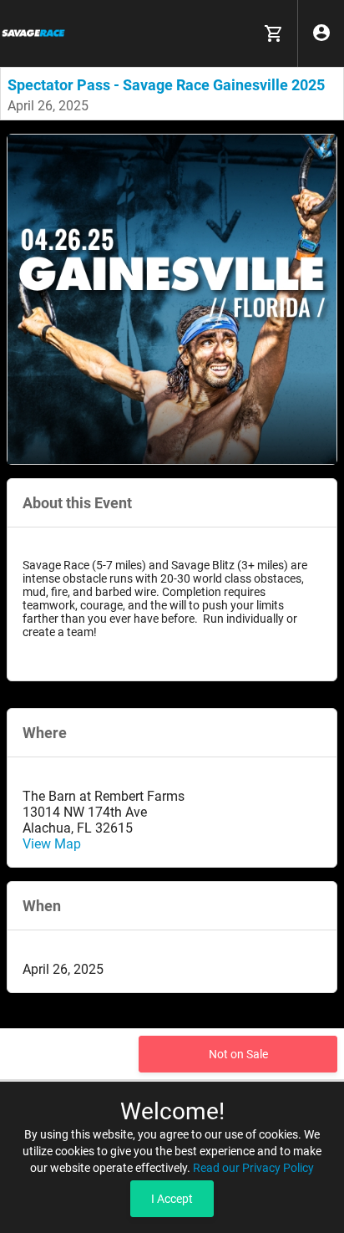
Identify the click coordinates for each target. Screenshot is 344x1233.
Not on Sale (238, 1054)
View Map (52, 844)
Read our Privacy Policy (253, 1167)
